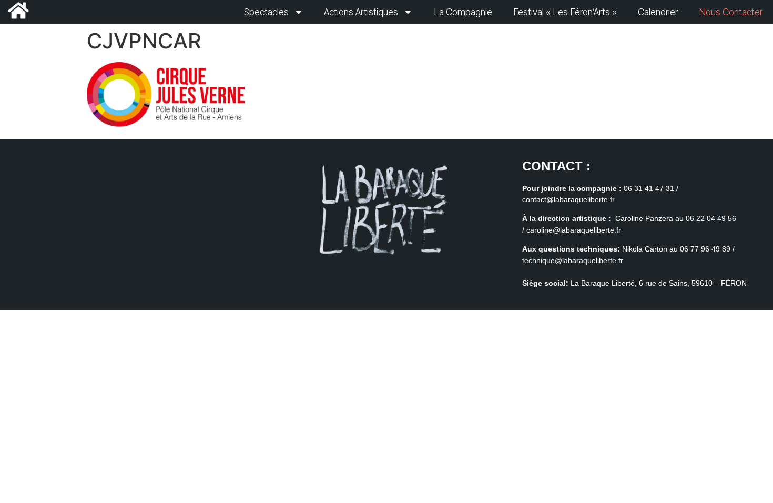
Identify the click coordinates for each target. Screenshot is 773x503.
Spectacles (266, 11)
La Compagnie (463, 11)
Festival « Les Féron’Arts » (565, 11)
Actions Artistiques (361, 11)
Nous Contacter (730, 11)
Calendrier (658, 11)
